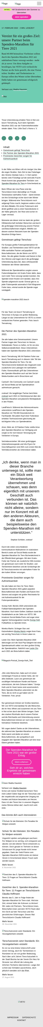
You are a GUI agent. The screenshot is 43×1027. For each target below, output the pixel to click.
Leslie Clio (34, 648)
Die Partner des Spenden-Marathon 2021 (21, 153)
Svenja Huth (35, 620)
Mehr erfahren (21, 762)
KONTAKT (21, 1020)
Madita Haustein (20, 89)
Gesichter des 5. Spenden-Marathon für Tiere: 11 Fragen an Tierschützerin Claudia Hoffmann (20, 890)
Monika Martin (20, 631)
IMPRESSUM (12, 1017)
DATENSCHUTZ (29, 1017)
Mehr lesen (7, 865)
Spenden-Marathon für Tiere (13, 183)
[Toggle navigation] (39, 3)
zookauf (5, 396)
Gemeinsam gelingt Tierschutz (16, 150)
